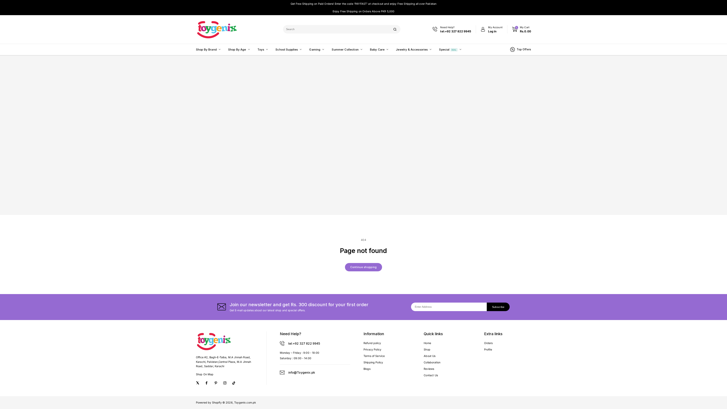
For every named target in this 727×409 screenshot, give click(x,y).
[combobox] (336, 29)
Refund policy (372, 343)
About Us (429, 355)
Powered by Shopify (209, 402)
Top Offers (524, 49)
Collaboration (432, 362)
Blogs (367, 368)
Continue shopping (363, 267)
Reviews (429, 368)
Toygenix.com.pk (245, 402)
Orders (488, 343)
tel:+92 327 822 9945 (304, 343)
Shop (427, 349)
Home (427, 343)
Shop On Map (205, 374)
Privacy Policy (372, 349)
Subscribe (498, 306)
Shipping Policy (373, 362)
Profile (488, 349)
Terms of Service (374, 355)
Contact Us (431, 375)
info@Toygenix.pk (301, 372)
